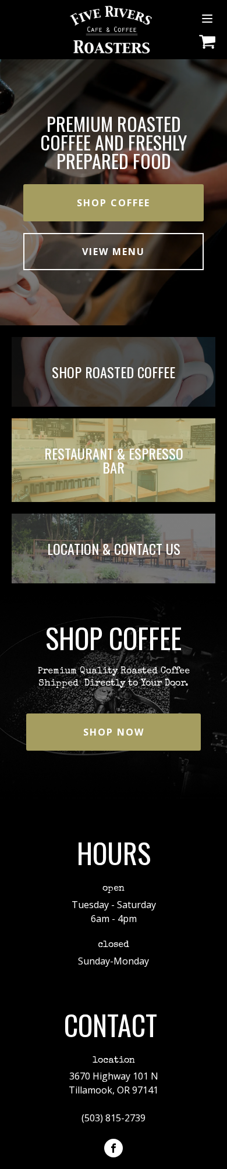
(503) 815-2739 (113, 1117)
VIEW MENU (113, 251)
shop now (113, 732)
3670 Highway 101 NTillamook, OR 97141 (113, 1083)
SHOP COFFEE (113, 202)
